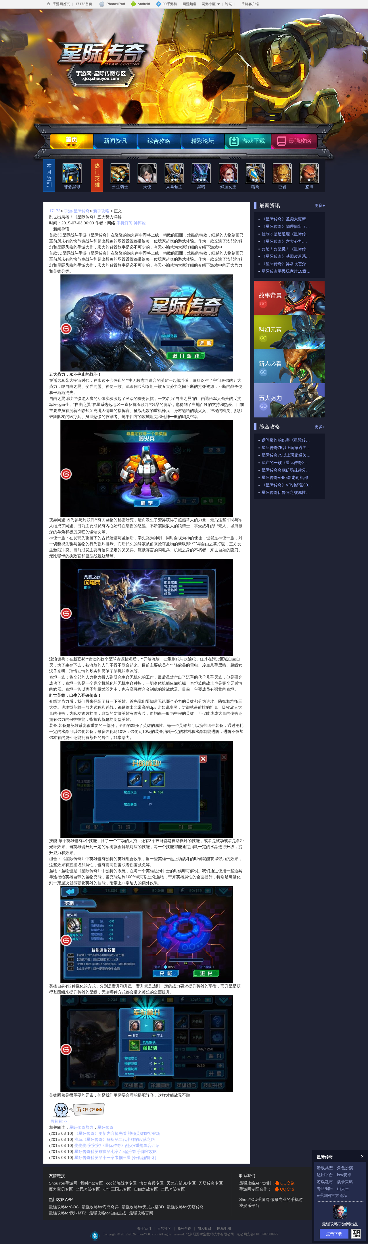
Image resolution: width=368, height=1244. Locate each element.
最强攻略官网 (141, 1213)
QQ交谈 (287, 1183)
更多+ (320, 205)
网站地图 (224, 1228)
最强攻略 (300, 141)
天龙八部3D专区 (181, 1183)
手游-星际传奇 (77, 211)
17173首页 (83, 4)
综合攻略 (158, 141)
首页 (71, 141)
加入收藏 (204, 1228)
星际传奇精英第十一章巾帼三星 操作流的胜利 (115, 1157)
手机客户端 (250, 4)
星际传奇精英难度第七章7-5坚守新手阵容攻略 (115, 1151)
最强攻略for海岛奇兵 (100, 1207)
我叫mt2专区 (91, 1183)
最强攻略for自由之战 (107, 1213)
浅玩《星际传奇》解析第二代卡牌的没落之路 (114, 1139)
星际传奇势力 (81, 1127)
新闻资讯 (115, 141)
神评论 (140, 223)
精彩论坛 (202, 141)
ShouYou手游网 (63, 1183)
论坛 (228, 4)
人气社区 (164, 1228)
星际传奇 (105, 1127)
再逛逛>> (58, 1121)
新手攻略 (101, 211)
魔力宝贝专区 (61, 1189)
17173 (55, 211)
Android (144, 4)
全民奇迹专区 (88, 1189)
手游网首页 (61, 4)
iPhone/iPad (115, 4)
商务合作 (184, 1228)
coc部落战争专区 (121, 1183)
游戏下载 (253, 141)
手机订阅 (124, 223)
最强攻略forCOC (64, 1207)
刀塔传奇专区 (211, 1183)
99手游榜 (170, 4)
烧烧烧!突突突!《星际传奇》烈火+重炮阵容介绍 (117, 1145)
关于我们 (144, 1228)
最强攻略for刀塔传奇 (185, 1207)
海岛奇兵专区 (151, 1183)
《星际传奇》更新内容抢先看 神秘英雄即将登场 (117, 1133)
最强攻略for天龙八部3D (143, 1207)
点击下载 (334, 1233)
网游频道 (189, 4)
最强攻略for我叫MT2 (67, 1213)
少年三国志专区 (117, 1189)
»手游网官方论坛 (332, 1195)
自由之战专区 (146, 1189)
